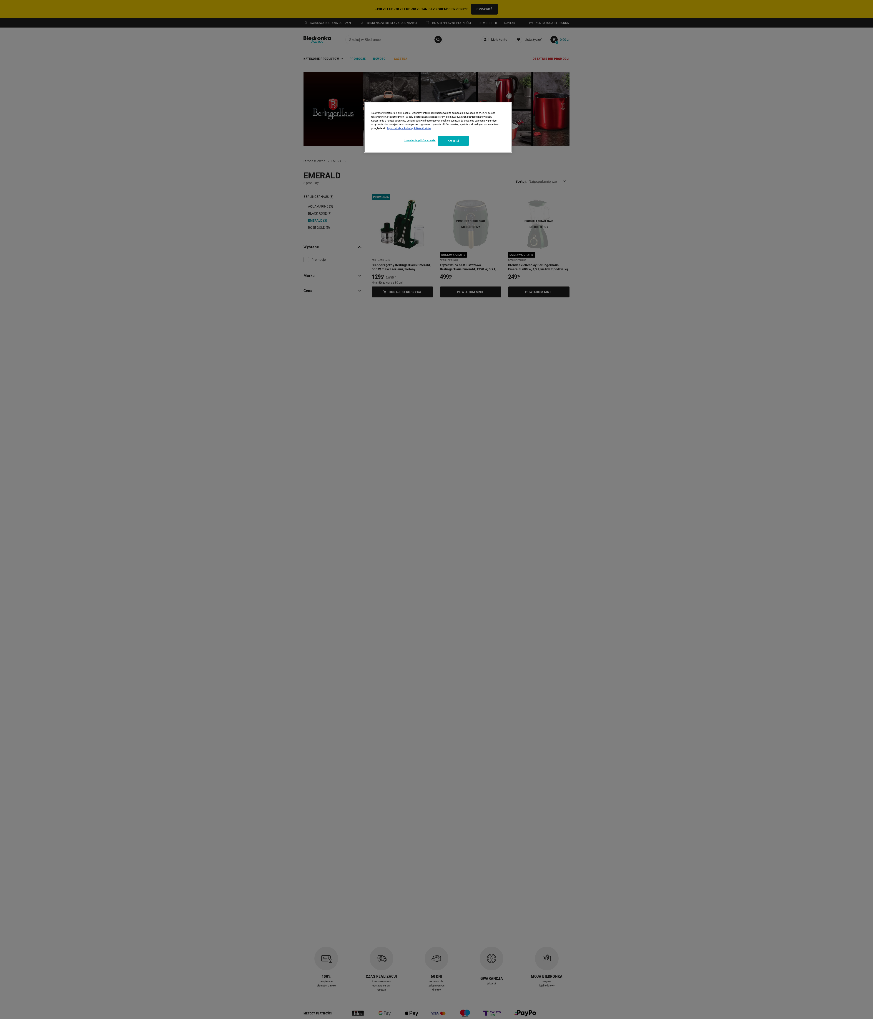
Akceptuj (453, 140)
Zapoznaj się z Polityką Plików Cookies (409, 128)
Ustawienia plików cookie (420, 140)
